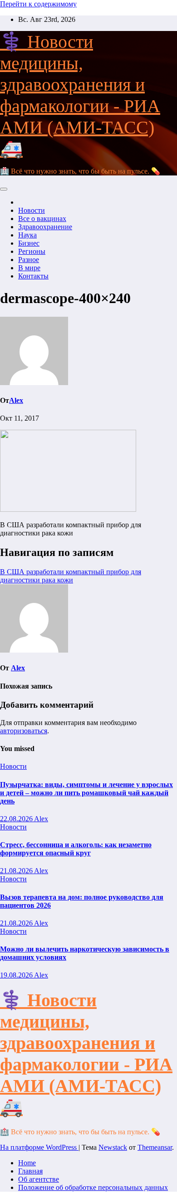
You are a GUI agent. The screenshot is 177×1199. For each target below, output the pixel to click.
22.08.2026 (17, 819)
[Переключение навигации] (3, 189)
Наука (27, 235)
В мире (29, 268)
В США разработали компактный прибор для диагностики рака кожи (70, 576)
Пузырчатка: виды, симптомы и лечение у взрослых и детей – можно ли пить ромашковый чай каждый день (86, 793)
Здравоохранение (45, 227)
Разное (28, 259)
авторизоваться (23, 731)
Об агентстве (38, 1179)
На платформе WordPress (39, 1147)
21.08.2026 (17, 871)
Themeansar (155, 1147)
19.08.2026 (17, 975)
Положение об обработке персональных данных (93, 1187)
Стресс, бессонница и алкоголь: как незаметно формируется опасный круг (76, 849)
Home (27, 1163)
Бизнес (28, 243)
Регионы (31, 251)
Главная (30, 1171)
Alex (16, 400)
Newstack (112, 1147)
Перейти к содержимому (38, 4)
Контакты (33, 276)
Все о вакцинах (42, 218)
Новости (31, 210)
